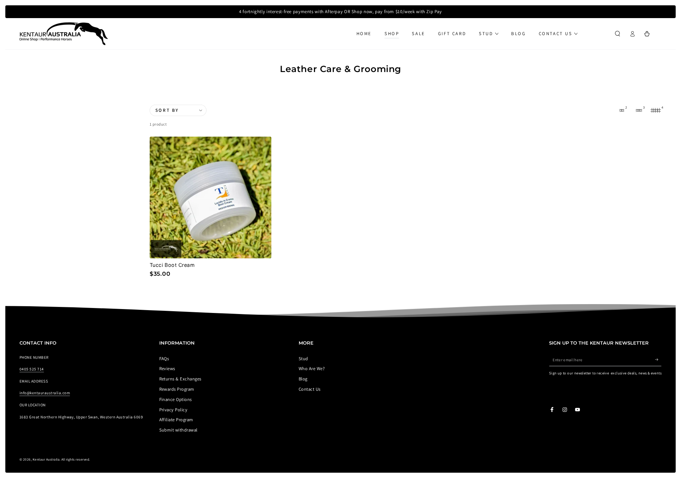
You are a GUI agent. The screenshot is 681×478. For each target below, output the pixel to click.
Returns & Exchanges (180, 379)
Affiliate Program (176, 420)
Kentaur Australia (46, 459)
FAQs (164, 359)
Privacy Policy (173, 410)
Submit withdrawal (178, 430)
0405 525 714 (32, 369)
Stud (303, 359)
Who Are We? (312, 369)
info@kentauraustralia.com (45, 392)
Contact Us (310, 389)
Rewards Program (176, 389)
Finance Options (175, 399)
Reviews (167, 369)
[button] (617, 33)
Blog (303, 379)
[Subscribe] (658, 359)
